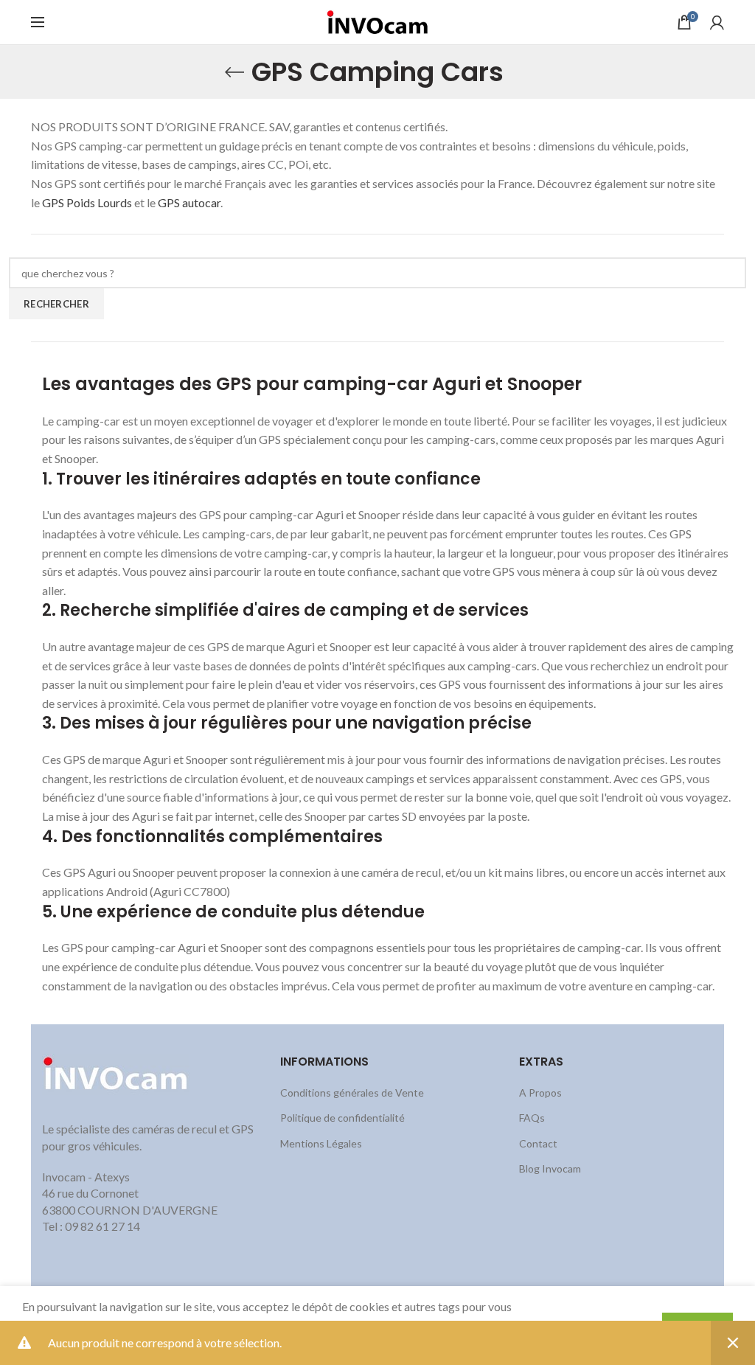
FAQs (532, 1117)
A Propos (540, 1092)
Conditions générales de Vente (352, 1092)
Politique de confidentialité (342, 1117)
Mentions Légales (321, 1143)
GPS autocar (189, 202)
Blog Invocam (550, 1168)
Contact (538, 1143)
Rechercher (56, 304)
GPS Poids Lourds (88, 202)
